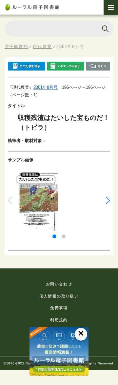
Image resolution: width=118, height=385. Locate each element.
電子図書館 (16, 46)
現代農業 (42, 46)
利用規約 (59, 320)
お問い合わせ (59, 284)
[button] (54, 236)
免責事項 (59, 308)
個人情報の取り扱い (59, 296)
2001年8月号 (45, 87)
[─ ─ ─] (111, 7)
